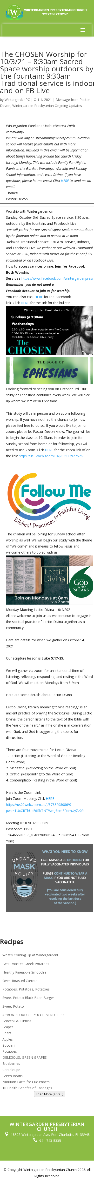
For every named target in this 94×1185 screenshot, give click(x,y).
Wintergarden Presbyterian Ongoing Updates (47, 105)
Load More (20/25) (49, 1094)
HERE (65, 180)
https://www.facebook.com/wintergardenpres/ (57, 278)
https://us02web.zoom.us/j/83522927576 (51, 456)
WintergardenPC (17, 99)
